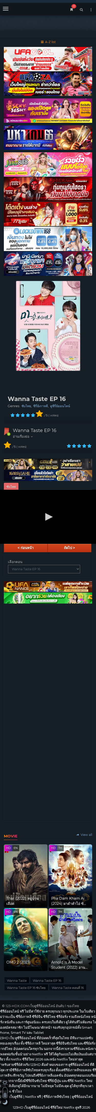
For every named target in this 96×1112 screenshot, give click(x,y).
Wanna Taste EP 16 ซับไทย (26, 988)
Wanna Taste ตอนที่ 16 (68, 988)
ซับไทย (26, 406)
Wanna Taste (17, 981)
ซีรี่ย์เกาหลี (40, 406)
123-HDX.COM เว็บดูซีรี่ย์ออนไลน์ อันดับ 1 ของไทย (42, 1006)
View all (86, 835)
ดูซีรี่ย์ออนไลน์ (60, 406)
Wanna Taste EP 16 (34, 430)
